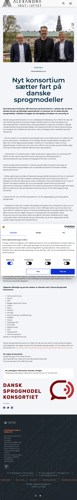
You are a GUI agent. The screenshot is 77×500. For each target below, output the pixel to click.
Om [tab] (63, 233)
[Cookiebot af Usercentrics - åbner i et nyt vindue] (66, 226)
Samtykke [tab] (13, 233)
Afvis (38, 271)
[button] (63, 3)
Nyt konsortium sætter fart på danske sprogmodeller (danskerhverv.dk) (43, 348)
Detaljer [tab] (38, 233)
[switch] (29, 263)
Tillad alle (62, 271)
